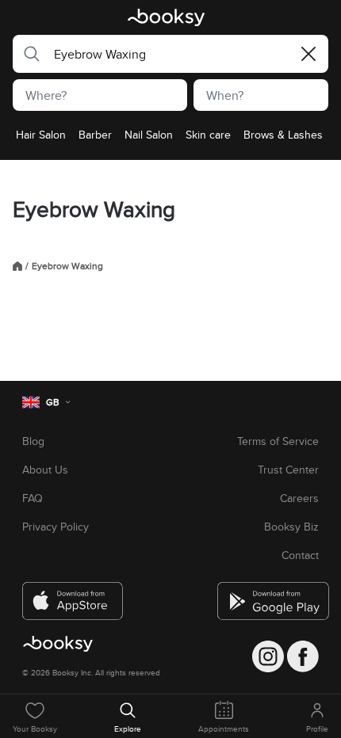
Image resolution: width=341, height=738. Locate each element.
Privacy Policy (55, 526)
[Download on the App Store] (73, 594)
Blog (33, 441)
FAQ (32, 498)
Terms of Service (278, 441)
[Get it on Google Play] (268, 594)
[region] (170, 139)
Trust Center (288, 469)
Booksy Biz (291, 526)
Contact (300, 555)
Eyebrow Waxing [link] (67, 266)
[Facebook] (303, 656)
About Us (45, 469)
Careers (299, 498)
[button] (27, 54)
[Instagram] (268, 656)
